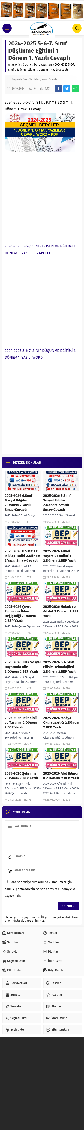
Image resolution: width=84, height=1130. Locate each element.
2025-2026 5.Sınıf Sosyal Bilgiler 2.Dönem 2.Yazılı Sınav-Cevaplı (57, 503)
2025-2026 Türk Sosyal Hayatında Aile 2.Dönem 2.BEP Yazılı (23, 667)
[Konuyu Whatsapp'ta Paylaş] (75, 88)
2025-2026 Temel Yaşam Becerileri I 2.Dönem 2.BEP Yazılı (59, 556)
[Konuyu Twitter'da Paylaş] (66, 88)
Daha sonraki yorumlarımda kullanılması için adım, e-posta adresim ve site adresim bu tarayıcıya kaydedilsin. (40, 889)
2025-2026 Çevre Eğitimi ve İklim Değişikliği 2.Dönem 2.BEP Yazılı (20, 614)
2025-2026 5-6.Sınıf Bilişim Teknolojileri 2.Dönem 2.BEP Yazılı (59, 667)
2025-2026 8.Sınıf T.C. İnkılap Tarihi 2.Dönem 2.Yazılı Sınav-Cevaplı (22, 556)
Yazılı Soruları (51, 79)
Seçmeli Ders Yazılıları (37, 64)
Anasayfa (14, 64)
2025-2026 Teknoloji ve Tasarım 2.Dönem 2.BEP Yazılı (21, 722)
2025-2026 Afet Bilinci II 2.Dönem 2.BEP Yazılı (61, 775)
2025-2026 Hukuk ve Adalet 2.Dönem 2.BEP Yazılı (60, 611)
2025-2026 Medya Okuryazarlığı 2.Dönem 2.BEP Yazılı (61, 722)
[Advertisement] (42, 196)
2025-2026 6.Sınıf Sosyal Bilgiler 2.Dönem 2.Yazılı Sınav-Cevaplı (18, 503)
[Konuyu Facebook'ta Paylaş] (58, 88)
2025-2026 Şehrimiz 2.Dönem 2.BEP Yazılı (21, 775)
